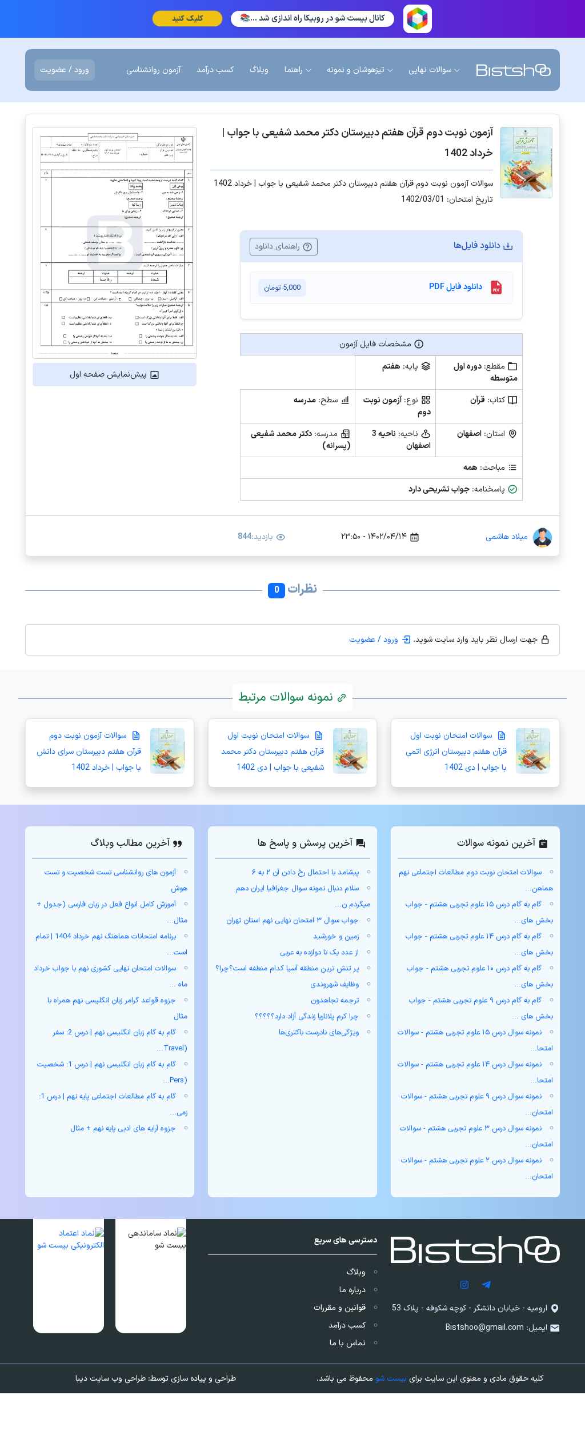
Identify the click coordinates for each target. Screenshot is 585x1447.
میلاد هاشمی (507, 537)
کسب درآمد (347, 1326)
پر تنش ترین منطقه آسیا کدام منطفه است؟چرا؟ (287, 968)
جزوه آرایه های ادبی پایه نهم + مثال (123, 1128)
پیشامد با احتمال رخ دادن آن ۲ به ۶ (305, 872)
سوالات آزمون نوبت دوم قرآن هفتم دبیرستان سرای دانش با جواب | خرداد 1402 (89, 752)
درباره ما (352, 1290)
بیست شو (391, 1379)
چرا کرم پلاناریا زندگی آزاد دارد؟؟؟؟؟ (307, 1016)
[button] (150, 1276)
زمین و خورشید (336, 936)
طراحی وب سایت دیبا (110, 1379)
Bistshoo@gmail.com (485, 1328)
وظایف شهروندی (334, 984)
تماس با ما (348, 1343)
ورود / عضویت (64, 70)
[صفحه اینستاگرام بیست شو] (464, 1284)
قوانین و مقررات (340, 1308)
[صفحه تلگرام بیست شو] (486, 1284)
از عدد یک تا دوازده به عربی (319, 952)
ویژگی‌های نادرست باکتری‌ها (319, 1032)
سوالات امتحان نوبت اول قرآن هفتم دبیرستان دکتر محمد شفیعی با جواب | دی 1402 (272, 752)
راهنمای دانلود (278, 247)
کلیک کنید (187, 19)
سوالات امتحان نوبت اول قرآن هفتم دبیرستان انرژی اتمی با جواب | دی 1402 (456, 752)
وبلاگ (356, 1272)
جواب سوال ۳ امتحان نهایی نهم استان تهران (292, 920)
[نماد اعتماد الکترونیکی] (68, 1276)
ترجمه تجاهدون (335, 1000)
